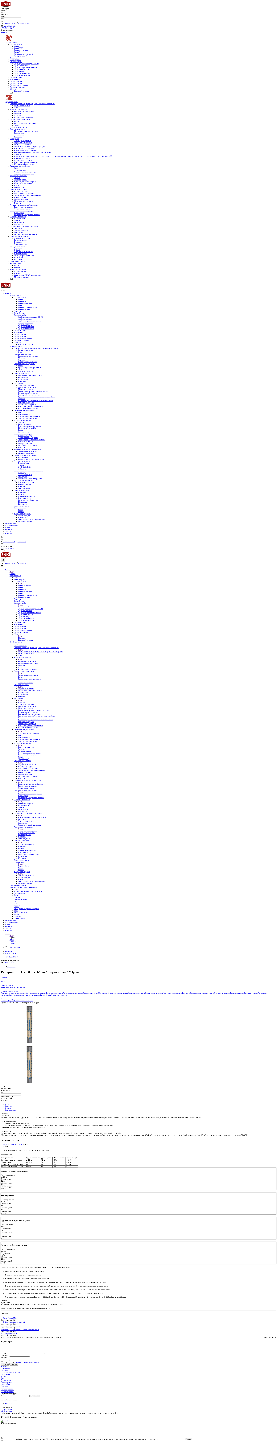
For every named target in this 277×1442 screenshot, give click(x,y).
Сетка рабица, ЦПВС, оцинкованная (31, 519)
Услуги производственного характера (28, 891)
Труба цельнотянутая (26, 327)
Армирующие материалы (23, 480)
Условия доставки (7, 1390)
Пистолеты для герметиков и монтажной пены (35, 401)
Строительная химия (22, 373)
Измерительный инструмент (28, 393)
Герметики (22, 381)
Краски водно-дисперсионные (29, 368)
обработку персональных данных (26, 1362)
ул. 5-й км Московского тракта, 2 (13, 1322)
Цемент (21, 494)
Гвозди (20, 430)
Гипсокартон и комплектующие (26, 455)
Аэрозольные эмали (25, 371)
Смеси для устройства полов (28, 500)
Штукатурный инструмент (28, 408)
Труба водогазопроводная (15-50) (30, 317)
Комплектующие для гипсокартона (31, 459)
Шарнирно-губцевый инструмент (30, 406)
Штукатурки (22, 504)
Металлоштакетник (25, 521)
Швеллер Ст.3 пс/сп (25, 344)
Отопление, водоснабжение (24, 410)
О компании (5, 1368)
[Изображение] (29, 1043)
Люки (20, 412)
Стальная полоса (20, 331)
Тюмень (12, 943)
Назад (12, 572)
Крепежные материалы (23, 420)
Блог (2, 1378)
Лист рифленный (24, 309)
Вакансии (4, 1370)
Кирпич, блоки (20, 508)
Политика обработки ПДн (10, 1372)
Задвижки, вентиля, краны (28, 418)
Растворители (23, 377)
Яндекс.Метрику (46, 1439)
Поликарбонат (23, 463)
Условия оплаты (7, 1388)
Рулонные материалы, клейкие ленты (28, 449)
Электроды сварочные (26, 385)
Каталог (8, 294)
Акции (7, 527)
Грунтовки (22, 492)
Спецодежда (22, 477)
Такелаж (21, 422)
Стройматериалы (16, 346)
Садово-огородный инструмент (30, 479)
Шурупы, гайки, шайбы (27, 428)
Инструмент (19, 383)
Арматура (17, 311)
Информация (5, 1374)
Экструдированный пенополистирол (31, 440)
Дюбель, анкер (23, 432)
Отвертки (21, 399)
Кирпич (21, 512)
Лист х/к (21, 305)
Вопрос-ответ (6, 1380)
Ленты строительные (26, 350)
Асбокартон (22, 469)
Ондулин (21, 360)
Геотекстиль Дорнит (25, 442)
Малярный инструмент (26, 389)
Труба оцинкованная (25, 323)
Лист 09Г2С (22, 301)
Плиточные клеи (24, 498)
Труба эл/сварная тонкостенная (29, 321)
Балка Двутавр (19, 313)
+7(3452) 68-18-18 (7, 28)
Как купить (5, 1386)
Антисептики (23, 379)
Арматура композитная (26, 482)
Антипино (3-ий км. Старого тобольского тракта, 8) (20, 1330)
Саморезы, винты (24, 424)
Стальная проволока (21, 340)
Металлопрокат (16, 295)
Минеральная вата (25, 443)
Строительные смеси (22, 490)
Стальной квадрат (20, 334)
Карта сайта (5, 1384)
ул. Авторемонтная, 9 (9, 1334)
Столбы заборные (24, 516)
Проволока (22, 486)
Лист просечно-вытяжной (27, 307)
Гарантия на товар (7, 1392)
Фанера (21, 465)
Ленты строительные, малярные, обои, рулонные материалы (36, 348)
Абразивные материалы (27, 387)
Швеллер (17, 342)
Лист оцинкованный (25, 303)
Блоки (20, 510)
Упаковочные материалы (27, 451)
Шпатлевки (22, 502)
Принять (189, 1439)
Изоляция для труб (25, 436)
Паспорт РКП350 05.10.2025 (11, 1145)
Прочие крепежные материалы (29, 426)
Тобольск (13, 942)
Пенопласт (22, 447)
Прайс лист (9, 533)
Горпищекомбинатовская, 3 (11, 1326)
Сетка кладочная (24, 488)
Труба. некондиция (25, 325)
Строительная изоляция (23, 434)
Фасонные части (24, 414)
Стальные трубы (20, 315)
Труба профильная (25, 319)
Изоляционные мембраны (27, 362)
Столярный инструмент (27, 405)
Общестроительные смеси (27, 496)
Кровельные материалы (23, 354)
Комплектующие (24, 484)
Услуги (3, 1376)
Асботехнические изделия (28, 438)
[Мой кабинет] (2, 544)
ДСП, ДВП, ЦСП (24, 467)
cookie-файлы (59, 1439)
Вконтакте (11, 967)
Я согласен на (21, 1362)
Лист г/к (21, 299)
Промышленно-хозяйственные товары (28, 471)
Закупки (8, 531)
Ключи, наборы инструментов (29, 395)
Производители (6, 1382)
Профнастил (22, 518)
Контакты (8, 529)
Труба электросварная (26, 329)
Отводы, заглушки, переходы (29, 416)
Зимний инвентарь (25, 475)
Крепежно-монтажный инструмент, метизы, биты (36, 397)
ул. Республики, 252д (9, 1318)
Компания (4, 1366)
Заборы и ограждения (22, 514)
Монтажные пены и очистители (30, 375)
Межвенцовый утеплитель (28, 445)
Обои (20, 352)
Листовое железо (20, 297)
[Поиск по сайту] (2, 21)
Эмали (20, 369)
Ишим (12, 940)
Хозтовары (22, 473)
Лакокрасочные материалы (24, 364)
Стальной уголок (20, 336)
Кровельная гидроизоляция (28, 356)
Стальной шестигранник (23, 338)
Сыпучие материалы (21, 506)
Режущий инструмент (26, 403)
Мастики (21, 358)
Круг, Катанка (19, 332)
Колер (20, 366)
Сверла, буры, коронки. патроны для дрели (34, 391)
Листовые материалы (22, 461)
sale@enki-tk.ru (8, 962)
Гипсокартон (23, 457)
